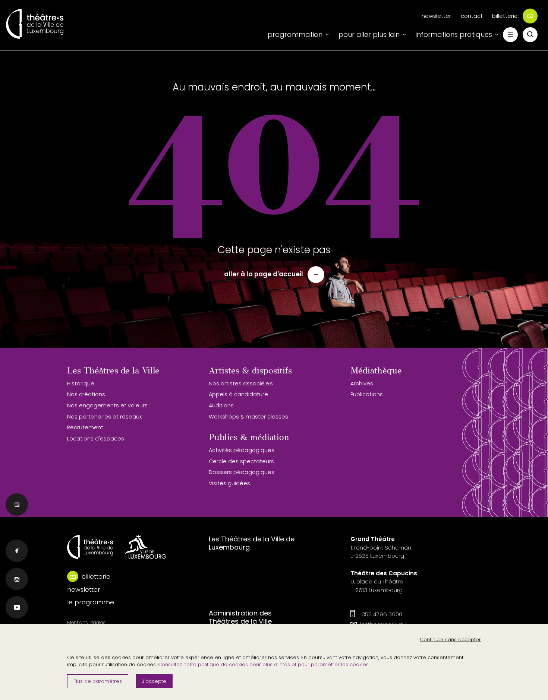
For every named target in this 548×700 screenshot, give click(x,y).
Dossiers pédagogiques (241, 472)
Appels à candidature (238, 394)
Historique (80, 383)
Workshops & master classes (248, 416)
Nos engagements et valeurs (107, 405)
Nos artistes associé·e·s (241, 383)
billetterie (505, 16)
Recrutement (85, 427)
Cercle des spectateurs (241, 461)
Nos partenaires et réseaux (104, 416)
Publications (366, 394)
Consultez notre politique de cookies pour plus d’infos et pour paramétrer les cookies (264, 664)
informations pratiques (454, 34)
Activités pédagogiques (241, 450)
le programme (90, 602)
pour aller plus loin (369, 34)
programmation (295, 34)
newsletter (436, 16)
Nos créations (86, 394)
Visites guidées (229, 483)
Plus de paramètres (97, 681)
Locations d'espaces (95, 438)
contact (472, 16)
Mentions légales (86, 622)
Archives (361, 383)
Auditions (221, 405)
